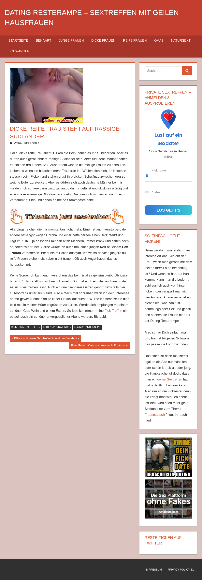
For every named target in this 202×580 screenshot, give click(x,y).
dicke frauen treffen (25, 327)
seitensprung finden (57, 327)
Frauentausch (155, 415)
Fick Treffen (113, 311)
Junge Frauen (71, 40)
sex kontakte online (87, 327)
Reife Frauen (135, 40)
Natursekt (181, 40)
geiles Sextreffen (169, 379)
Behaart (43, 40)
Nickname (159, 170)
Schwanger (19, 51)
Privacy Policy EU (181, 569)
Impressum (153, 569)
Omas (159, 40)
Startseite (18, 40)
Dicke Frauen (103, 40)
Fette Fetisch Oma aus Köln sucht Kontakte (98, 346)
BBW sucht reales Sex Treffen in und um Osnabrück (46, 339)
